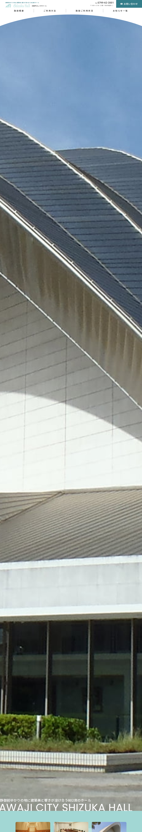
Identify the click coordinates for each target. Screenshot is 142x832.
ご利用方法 (49, 10)
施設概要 (19, 10)
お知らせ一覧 (120, 10)
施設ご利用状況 (84, 10)
